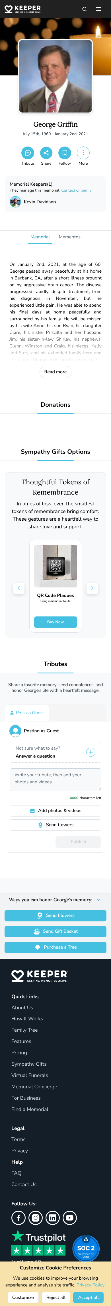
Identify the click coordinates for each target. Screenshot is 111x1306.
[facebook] (18, 1218)
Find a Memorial (29, 1109)
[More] (83, 153)
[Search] (84, 9)
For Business (26, 1098)
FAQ (16, 1173)
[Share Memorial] (46, 153)
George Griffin (55, 124)
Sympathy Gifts (29, 1064)
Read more (55, 372)
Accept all (88, 1297)
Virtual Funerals (29, 1075)
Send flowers (59, 825)
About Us (22, 1007)
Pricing (19, 1053)
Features (21, 1041)
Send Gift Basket (60, 931)
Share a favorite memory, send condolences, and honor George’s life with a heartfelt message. (55, 687)
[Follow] (64, 153)
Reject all (56, 1297)
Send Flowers (60, 915)
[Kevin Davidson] (15, 201)
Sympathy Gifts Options (55, 452)
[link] (55, 586)
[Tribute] (27, 153)
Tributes (55, 664)
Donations (56, 405)
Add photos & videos (59, 810)
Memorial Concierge (34, 1087)
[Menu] (98, 9)
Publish (78, 842)
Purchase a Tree (60, 947)
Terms (18, 1139)
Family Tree (24, 1030)
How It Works (27, 1018)
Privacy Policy (91, 1285)
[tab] (27, 713)
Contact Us (24, 1184)
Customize (23, 1297)
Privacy (19, 1151)
